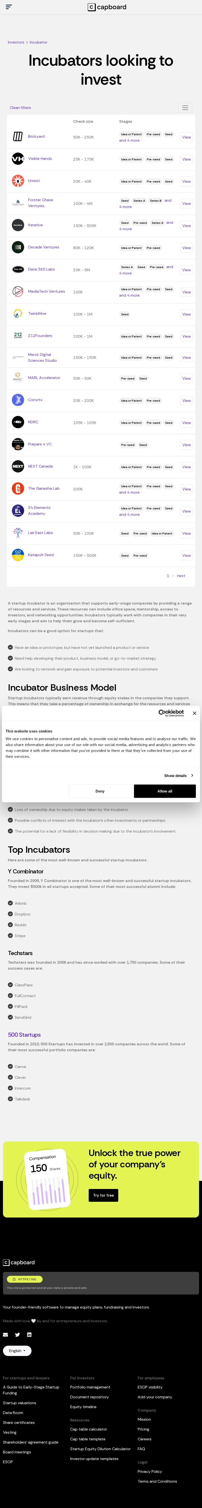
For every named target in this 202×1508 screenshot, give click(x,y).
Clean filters (20, 107)
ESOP (8, 1461)
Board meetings (17, 1452)
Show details (175, 775)
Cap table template (87, 1439)
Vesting (10, 1432)
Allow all (164, 791)
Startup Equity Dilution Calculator (100, 1448)
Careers (145, 1439)
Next (181, 575)
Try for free (103, 1195)
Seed (168, 134)
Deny (100, 791)
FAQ (141, 1448)
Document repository (89, 1397)
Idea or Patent (131, 134)
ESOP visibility (150, 1387)
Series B (156, 201)
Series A (139, 201)
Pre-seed (153, 134)
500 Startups (24, 1034)
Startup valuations (19, 1402)
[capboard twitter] (18, 1335)
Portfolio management (90, 1387)
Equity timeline (83, 1406)
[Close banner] (194, 713)
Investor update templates (94, 1458)
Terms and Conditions (157, 1481)
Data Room (13, 1412)
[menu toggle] (9, 7)
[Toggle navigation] (185, 108)
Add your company (155, 1397)
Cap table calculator (88, 1429)
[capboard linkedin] (29, 1335)
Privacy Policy (150, 1471)
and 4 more (129, 140)
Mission (144, 1419)
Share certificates (19, 1422)
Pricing (143, 1429)
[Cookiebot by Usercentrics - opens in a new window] (162, 713)
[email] (6, 1335)
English (15, 1350)
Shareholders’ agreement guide (30, 1442)
